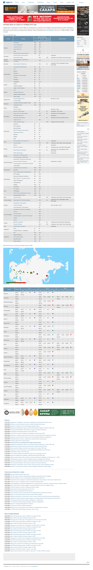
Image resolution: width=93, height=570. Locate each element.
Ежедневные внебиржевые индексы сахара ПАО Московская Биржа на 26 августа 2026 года (32, 460)
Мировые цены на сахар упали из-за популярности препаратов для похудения (29, 507)
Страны (55, 2)
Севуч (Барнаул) (17, 49)
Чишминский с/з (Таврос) (19, 226)
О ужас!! (78, 149)
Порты (61, 2)
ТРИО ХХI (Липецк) (18, 153)
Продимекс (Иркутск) (18, 92)
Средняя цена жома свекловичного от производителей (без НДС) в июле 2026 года (30, 449)
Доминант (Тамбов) (18, 222)
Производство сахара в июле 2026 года (19, 451)
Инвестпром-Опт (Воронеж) (20, 64)
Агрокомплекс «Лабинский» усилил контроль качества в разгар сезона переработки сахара (32, 464)
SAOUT (78, 91)
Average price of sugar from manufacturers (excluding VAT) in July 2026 (26, 543)
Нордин (15, 217)
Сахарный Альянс (17, 47)
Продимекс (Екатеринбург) (19, 75)
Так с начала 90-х (80, 142)
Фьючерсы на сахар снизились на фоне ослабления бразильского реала (27, 424)
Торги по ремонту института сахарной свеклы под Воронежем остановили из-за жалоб (31, 492)
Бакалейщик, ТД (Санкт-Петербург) (21, 209)
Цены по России (80, 46)
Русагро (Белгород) (18, 57)
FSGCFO (78, 81)
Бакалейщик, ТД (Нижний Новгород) (22, 159)
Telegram (69, 2)
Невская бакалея (17, 213)
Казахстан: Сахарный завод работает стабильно (21, 503)
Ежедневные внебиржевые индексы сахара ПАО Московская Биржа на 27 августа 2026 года (32, 444)
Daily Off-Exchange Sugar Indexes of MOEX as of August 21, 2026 (25, 539)
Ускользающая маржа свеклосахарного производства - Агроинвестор (26, 500)
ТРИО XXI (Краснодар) (18, 121)
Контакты (81, 2)
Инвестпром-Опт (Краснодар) (20, 113)
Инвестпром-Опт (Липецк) (19, 150)
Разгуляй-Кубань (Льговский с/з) (21, 140)
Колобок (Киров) (17, 109)
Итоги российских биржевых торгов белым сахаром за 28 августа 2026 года (28, 429)
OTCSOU (78, 85)
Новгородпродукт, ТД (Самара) (20, 207)
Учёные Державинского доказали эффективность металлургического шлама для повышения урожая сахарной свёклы (38, 483)
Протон (15, 220)
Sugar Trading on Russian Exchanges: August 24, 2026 (23, 536)
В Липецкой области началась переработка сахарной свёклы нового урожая (28, 438)
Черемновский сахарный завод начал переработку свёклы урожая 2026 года (28, 446)
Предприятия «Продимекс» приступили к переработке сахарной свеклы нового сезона (31, 422)
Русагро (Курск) (17, 143)
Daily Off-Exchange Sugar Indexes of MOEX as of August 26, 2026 (25, 527)
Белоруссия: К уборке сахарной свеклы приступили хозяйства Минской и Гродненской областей (33, 435)
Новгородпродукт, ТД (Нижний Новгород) (23, 163)
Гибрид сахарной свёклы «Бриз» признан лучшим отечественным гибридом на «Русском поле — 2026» (35, 457)
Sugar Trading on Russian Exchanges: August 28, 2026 (23, 517)
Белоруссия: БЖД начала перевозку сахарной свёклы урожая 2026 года (27, 455)
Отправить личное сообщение (82, 122)
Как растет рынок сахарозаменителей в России (21, 490)
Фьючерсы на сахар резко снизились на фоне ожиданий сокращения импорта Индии (30, 466)
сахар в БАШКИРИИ (81, 133)
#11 (77, 75)
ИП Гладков (16, 188)
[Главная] (8, 2)
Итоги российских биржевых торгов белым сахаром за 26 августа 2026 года (28, 462)
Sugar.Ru (7, 566)
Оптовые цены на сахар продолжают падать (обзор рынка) (25, 442)
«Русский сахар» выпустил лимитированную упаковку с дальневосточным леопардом (30, 476)
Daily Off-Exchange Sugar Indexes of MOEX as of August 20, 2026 (25, 545)
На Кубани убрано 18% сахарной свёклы (20, 440)
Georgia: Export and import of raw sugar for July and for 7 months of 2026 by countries (30, 550)
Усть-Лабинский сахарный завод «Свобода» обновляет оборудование (27, 501)
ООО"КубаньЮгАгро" (18, 115)
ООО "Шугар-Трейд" (18, 236)
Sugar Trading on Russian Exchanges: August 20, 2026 (23, 547)
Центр (78, 42)
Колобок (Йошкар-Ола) (18, 98)
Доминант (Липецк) (18, 147)
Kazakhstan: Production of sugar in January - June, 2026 (23, 549)
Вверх (88, 562)
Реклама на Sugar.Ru (80, 125)
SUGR (78, 78)
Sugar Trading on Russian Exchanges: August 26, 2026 (23, 528)
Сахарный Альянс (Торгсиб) (20, 167)
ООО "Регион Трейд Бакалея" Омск (21, 193)
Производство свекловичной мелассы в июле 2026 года (23, 431)
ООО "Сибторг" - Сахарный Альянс (21, 178)
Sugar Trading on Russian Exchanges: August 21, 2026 (23, 541)
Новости (17, 2)
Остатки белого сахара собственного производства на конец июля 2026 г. (27, 433)
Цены (23, 2)
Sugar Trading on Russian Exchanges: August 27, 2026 (23, 523)
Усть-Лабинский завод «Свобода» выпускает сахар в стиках (24, 509)
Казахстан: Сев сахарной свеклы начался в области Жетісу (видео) (26, 494)
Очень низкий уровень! (81, 157)
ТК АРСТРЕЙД (16, 100)
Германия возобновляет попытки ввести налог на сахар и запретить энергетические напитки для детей (35, 496)
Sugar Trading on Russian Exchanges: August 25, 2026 (23, 532)
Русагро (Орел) (17, 197)
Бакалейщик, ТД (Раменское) (20, 155)
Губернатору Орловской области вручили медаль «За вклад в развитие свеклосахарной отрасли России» (35, 498)
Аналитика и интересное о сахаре (14, 472)
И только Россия (80, 136)
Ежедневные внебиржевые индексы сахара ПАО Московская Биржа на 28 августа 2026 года (32, 427)
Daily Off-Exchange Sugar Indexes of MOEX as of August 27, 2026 (25, 521)
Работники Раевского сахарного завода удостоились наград (24, 487)
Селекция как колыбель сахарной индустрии (20, 505)
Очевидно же (79, 154)
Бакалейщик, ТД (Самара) (19, 203)
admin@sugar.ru (50, 30)
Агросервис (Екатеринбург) (19, 66)
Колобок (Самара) (17, 205)
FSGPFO (78, 83)
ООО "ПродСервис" (18, 44)
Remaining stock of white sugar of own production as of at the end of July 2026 (28, 519)
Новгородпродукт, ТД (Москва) (20, 157)
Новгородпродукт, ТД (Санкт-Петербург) (22, 215)
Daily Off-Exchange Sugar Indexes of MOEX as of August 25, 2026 (25, 530)
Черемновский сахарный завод (20, 53)
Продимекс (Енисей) (18, 132)
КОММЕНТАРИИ (80, 131)
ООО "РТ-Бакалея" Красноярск (20, 130)
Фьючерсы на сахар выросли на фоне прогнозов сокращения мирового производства (30, 437)
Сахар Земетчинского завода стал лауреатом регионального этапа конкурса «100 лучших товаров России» (35, 479)
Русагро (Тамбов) (17, 224)
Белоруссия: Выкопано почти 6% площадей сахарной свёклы (24, 426)
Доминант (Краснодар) (18, 111)
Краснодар (79, 40)
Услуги (48, 2)
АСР (14, 69)
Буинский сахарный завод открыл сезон (19, 474)
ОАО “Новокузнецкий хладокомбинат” (22, 172)
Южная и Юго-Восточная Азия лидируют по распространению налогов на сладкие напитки (32, 485)
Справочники (40, 2)
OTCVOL (78, 88)
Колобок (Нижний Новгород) (20, 161)
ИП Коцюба (16, 42)
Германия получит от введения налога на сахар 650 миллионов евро (26, 481)
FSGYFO (78, 80)
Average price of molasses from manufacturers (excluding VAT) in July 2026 (27, 538)
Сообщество (31, 2)
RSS (73, 2)
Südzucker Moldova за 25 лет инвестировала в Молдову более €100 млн (27, 477)
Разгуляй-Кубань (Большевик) (20, 55)
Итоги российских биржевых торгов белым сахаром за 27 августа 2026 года (28, 448)
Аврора (15, 145)
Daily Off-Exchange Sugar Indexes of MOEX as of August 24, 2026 (25, 534)
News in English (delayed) (12, 513)
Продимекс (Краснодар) (19, 117)
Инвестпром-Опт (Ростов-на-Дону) (21, 200)
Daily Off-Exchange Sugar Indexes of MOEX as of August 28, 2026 (25, 516)
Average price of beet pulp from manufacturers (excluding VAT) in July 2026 (27, 525)
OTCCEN (78, 86)
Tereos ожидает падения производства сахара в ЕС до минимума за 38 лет (28, 453)
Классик (15, 211)
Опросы (78, 124)
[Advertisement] (39, 557)
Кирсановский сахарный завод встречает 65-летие (22, 489)
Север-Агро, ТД (17, 119)
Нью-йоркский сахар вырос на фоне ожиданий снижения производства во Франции (30, 459)
